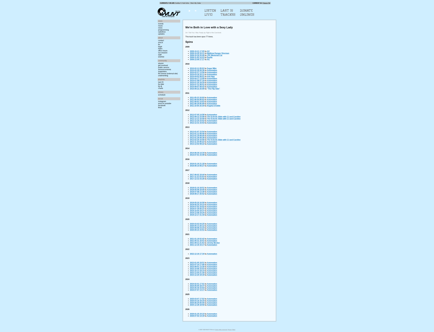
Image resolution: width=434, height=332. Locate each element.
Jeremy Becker (213, 243)
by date (161, 84)
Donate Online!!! (247, 12)
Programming (163, 30)
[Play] (189, 10)
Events (160, 24)
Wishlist (161, 57)
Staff (159, 55)
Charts (160, 88)
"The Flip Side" (213, 89)
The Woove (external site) (168, 74)
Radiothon (162, 32)
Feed (160, 107)
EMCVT (160, 42)
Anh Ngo (211, 76)
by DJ (160, 86)
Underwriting (163, 76)
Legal (160, 47)
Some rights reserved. (221, 329)
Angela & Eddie (213, 106)
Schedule (161, 95)
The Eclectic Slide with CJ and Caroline (224, 117)
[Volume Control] (195, 10)
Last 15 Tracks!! (228, 12)
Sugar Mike (212, 68)
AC (208, 51)
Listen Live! (210, 12)
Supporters (162, 71)
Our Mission (162, 53)
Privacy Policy (231, 329)
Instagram (162, 101)
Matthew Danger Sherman (218, 53)
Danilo (209, 57)
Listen (160, 49)
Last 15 (160, 82)
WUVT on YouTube (164, 103)
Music (160, 26)
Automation (212, 70)
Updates (161, 34)
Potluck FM (266, 3)
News (160, 28)
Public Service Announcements (164, 68)
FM (159, 45)
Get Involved (163, 65)
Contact (161, 40)
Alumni (161, 63)
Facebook (161, 105)
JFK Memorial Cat (214, 55)
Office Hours (162, 51)
